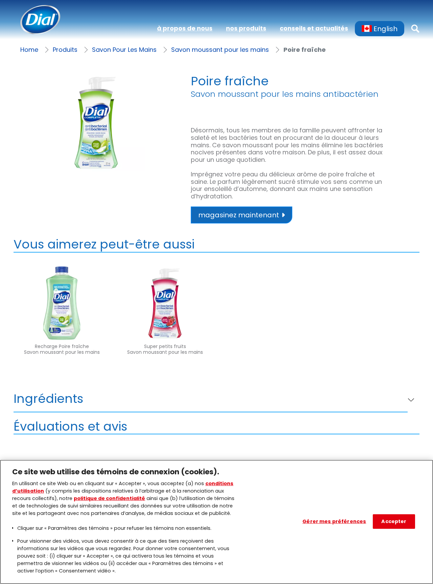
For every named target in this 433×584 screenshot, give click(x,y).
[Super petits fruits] (165, 319)
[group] (96, 122)
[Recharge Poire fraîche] (62, 319)
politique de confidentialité (109, 498)
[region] (216, 522)
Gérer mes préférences (334, 521)
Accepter (393, 521)
